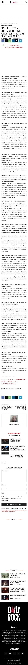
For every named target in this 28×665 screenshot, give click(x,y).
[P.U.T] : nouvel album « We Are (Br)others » (17, 574)
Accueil (2, 23)
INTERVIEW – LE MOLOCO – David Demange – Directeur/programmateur (18, 448)
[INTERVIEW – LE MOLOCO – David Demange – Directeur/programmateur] (5, 448)
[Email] (16, 40)
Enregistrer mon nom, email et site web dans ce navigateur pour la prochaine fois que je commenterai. (13, 498)
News (12, 577)
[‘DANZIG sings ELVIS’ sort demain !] (5, 597)
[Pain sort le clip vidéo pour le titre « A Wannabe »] (5, 583)
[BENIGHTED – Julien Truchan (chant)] (5, 441)
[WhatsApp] (9, 40)
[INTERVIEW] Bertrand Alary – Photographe (16, 456)
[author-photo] (14, 422)
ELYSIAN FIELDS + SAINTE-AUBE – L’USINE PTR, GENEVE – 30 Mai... (17, 589)
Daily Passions (13, 659)
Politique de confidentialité (14, 660)
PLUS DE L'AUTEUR (14, 435)
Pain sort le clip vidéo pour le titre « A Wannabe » (18, 582)
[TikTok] (14, 653)
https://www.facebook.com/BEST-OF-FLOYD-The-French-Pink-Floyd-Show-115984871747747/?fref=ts (13, 381)
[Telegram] (20, 40)
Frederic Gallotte (7, 38)
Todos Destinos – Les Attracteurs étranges (6, 408)
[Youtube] (22, 653)
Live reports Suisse (14, 591)
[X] (6, 40)
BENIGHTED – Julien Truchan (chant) (15, 440)
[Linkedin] (13, 40)
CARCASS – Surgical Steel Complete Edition (20, 408)
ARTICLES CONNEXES (14, 433)
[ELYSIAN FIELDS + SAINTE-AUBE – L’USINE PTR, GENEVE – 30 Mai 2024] (5, 590)
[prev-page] (2, 463)
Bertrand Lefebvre (10, 388)
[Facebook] (2, 40)
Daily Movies (20, 659)
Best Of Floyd (18, 388)
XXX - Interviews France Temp (11, 23)
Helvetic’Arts (6, 659)
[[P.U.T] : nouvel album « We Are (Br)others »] (5, 575)
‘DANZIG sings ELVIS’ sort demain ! (18, 596)
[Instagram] (10, 653)
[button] (2, 2)
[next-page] (5, 463)
